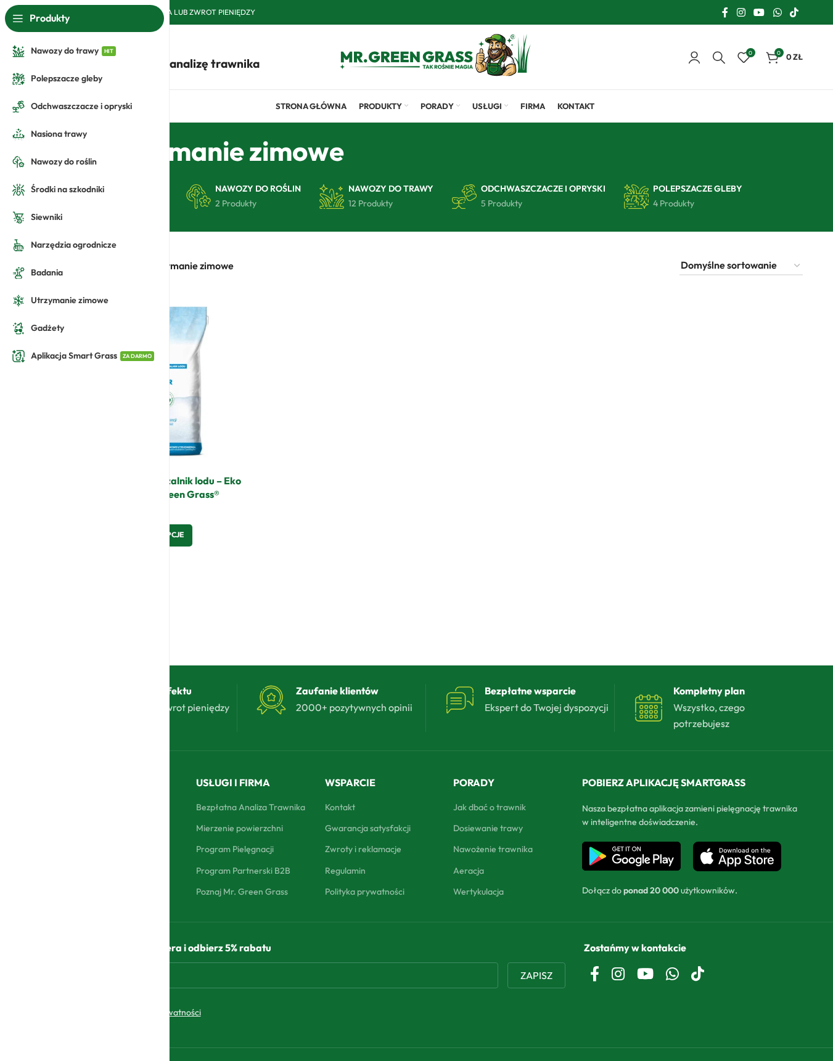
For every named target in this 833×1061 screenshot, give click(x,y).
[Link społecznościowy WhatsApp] (777, 12)
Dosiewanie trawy (488, 828)
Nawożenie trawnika (493, 849)
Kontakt (340, 807)
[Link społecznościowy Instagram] (740, 12)
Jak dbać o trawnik (489, 807)
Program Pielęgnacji (235, 849)
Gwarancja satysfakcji (368, 828)
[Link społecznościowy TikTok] (794, 12)
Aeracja (468, 870)
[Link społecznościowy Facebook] (725, 12)
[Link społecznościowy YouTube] (759, 12)
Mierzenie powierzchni (239, 828)
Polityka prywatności (364, 891)
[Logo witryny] (435, 55)
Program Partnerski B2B (243, 870)
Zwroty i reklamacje (363, 849)
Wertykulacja (478, 891)
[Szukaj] (719, 57)
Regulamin (345, 870)
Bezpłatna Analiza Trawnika (250, 807)
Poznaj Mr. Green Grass (242, 891)
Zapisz (536, 975)
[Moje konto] (694, 57)
